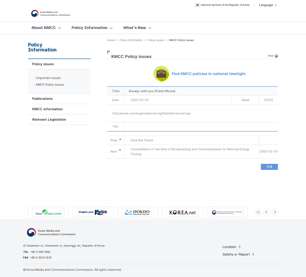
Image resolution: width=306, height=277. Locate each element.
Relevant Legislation (49, 120)
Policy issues (43, 64)
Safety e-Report (237, 254)
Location (230, 247)
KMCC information (47, 109)
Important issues (48, 78)
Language (266, 5)
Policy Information (89, 27)
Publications (42, 99)
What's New (134, 27)
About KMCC (43, 27)
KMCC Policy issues (50, 84)
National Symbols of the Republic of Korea (225, 5)
